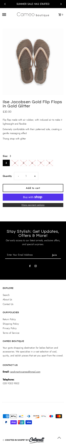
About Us (7, 299)
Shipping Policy (11, 324)
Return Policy (9, 319)
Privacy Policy (10, 328)
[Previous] (5, 4)
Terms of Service (11, 333)
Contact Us (8, 304)
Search (6, 295)
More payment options (32, 205)
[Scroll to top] (59, 437)
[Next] (60, 4)
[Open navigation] (8, 15)
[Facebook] (30, 267)
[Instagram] (35, 267)
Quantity (7, 176)
